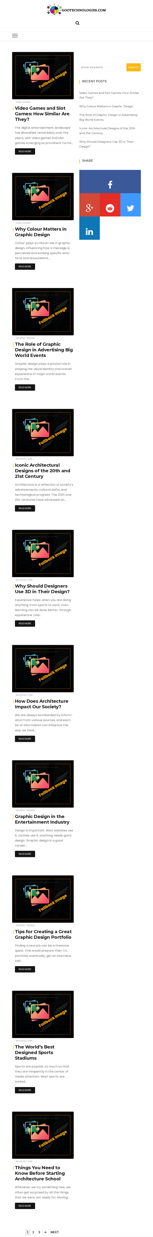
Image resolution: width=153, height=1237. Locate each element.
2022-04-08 (62, 686)
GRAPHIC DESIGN (25, 338)
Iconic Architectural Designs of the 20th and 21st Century (42, 470)
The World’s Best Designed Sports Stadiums (34, 1052)
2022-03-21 (62, 917)
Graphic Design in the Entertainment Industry (42, 819)
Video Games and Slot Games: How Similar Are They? (42, 113)
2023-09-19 (62, 450)
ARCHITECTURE (24, 459)
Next (55, 1232)
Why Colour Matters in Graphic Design (40, 231)
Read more (25, 151)
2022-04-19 (62, 571)
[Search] (77, 23)
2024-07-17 (62, 93)
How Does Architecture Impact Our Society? (41, 703)
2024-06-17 (62, 329)
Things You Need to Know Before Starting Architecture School (40, 1173)
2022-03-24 (62, 802)
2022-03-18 (62, 1032)
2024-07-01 (62, 214)
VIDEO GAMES (23, 102)
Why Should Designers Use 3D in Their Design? (42, 588)
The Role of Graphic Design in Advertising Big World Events (44, 349)
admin (27, 94)
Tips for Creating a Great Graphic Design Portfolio (43, 934)
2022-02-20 (62, 1153)
